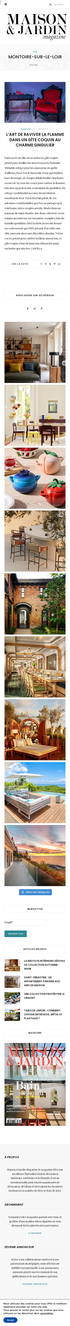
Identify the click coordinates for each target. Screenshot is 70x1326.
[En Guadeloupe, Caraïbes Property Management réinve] (35, 792)
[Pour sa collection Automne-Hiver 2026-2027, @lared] (35, 415)
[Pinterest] (54, 264)
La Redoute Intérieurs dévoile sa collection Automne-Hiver (44, 965)
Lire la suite (20, 263)
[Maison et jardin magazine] (35, 26)
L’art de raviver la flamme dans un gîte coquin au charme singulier (35, 140)
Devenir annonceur (35, 1284)
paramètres (46, 1313)
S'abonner (35, 1233)
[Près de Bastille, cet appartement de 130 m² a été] (35, 352)
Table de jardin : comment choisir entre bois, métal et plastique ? (43, 1014)
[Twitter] (50, 264)
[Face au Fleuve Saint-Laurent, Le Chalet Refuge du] (35, 855)
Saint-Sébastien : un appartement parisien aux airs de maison (42, 981)
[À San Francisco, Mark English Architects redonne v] (35, 604)
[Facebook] (45, 264)
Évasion (26, 129)
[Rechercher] (50, 4)
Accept (10, 1320)
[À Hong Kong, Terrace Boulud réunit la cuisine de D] (35, 666)
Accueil (33, 64)
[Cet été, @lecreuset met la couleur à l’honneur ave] (35, 478)
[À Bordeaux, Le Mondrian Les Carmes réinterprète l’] (35, 729)
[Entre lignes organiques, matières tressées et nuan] (35, 541)
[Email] (59, 264)
